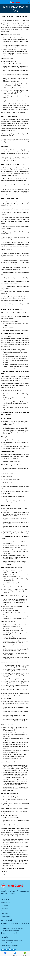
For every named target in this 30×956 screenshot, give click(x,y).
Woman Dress (4, 908)
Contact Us (4, 911)
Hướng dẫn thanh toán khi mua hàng (9, 945)
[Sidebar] (2, 288)
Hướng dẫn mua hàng (6, 947)
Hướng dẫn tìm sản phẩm (7, 942)
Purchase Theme (5, 916)
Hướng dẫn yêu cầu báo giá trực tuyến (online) (11, 940)
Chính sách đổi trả (12, 933)
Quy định (4, 933)
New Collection (5, 905)
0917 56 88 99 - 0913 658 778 (8, 949)
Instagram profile (5, 902)
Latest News (4, 913)
